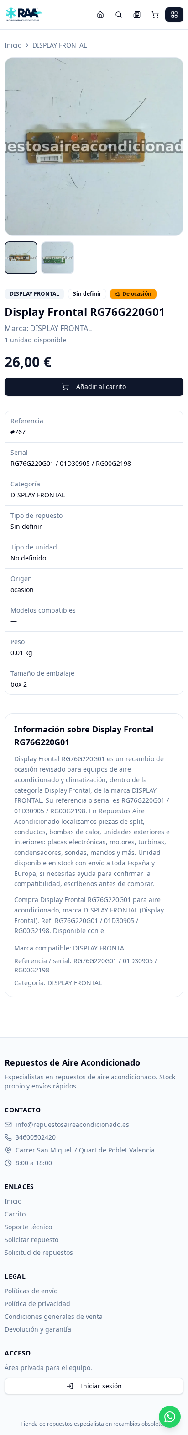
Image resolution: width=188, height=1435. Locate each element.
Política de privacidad (37, 1303)
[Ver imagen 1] (21, 257)
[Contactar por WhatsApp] (170, 1417)
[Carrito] (155, 14)
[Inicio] (100, 14)
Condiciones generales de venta (54, 1316)
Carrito (15, 1214)
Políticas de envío (31, 1290)
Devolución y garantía (38, 1329)
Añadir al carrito (101, 386)
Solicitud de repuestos (39, 1252)
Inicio (13, 45)
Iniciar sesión (101, 1386)
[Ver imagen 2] (57, 257)
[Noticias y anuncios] (137, 14)
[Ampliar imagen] (94, 146)
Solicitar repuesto (31, 1239)
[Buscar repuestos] (118, 14)
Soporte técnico (28, 1226)
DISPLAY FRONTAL (59, 45)
